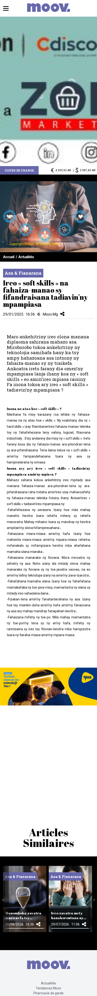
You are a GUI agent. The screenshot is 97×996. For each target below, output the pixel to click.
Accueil (8, 257)
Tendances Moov (48, 988)
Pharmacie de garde (48, 993)
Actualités (26, 257)
